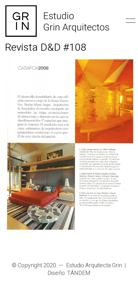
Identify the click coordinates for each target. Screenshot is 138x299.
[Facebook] (77, 247)
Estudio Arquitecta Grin (94, 265)
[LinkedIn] (93, 247)
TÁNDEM (79, 273)
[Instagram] (45, 247)
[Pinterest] (61, 247)
